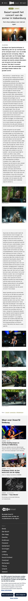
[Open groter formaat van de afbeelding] (14, 194)
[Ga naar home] (14, 2)
